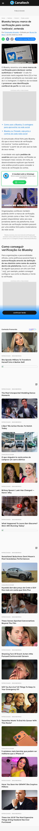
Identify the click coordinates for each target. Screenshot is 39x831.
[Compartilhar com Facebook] (7, 39)
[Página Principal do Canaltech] (19, 4)
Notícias (9, 18)
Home (3, 18)
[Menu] (3, 3)
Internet (16, 18)
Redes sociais (25, 18)
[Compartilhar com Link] (12, 39)
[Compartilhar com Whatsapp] (3, 39)
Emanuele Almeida (12, 32)
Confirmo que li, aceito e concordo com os (20, 43)
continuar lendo (19, 313)
